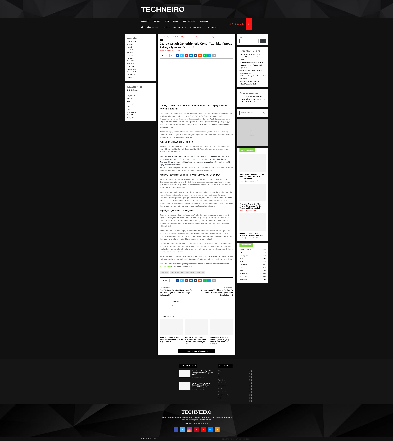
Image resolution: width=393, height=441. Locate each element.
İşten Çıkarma (175, 272)
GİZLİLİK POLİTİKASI (228, 439)
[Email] (241, 24)
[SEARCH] (264, 113)
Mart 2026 (130, 50)
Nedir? (165, 27)
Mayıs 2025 (130, 77)
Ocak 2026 (130, 55)
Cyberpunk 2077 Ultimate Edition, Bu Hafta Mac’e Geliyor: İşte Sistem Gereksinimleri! (217, 292)
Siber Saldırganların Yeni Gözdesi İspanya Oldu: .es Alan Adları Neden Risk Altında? (254, 99)
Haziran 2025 (131, 74)
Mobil (175, 21)
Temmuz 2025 (131, 72)
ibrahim (162, 50)
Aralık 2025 (130, 58)
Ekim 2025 (130, 63)
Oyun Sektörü (190, 272)
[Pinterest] (235, 24)
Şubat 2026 (130, 52)
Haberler (156, 21)
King (182, 272)
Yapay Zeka (204, 21)
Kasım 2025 (131, 61)
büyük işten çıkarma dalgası (183, 119)
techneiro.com (165, 266)
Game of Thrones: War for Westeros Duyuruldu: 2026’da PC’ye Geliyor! (171, 340)
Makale (129, 98)
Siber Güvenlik (189, 21)
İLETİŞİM (238, 439)
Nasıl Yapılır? (178, 27)
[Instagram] (233, 24)
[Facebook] (228, 24)
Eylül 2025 (130, 66)
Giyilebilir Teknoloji (149, 27)
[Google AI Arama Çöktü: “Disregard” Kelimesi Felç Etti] (252, 222)
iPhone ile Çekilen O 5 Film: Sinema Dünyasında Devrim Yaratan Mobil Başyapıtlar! (251, 65)
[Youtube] (238, 24)
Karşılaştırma (195, 27)
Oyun (167, 21)
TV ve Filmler (211, 27)
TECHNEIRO (163, 9)
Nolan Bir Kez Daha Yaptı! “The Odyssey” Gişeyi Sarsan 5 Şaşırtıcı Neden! (250, 56)
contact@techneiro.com (200, 423)
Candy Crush (164, 272)
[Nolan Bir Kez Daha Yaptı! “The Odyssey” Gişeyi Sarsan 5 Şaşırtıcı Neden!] (252, 163)
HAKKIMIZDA (246, 439)
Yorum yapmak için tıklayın (197, 351)
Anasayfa (145, 21)
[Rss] (243, 24)
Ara (240, 37)
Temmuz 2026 (131, 41)
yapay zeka (200, 272)
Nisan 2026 (130, 47)
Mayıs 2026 (130, 44)
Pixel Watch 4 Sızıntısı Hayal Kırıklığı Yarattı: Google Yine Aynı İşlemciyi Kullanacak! (176, 292)
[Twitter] (230, 24)
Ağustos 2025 (131, 69)
